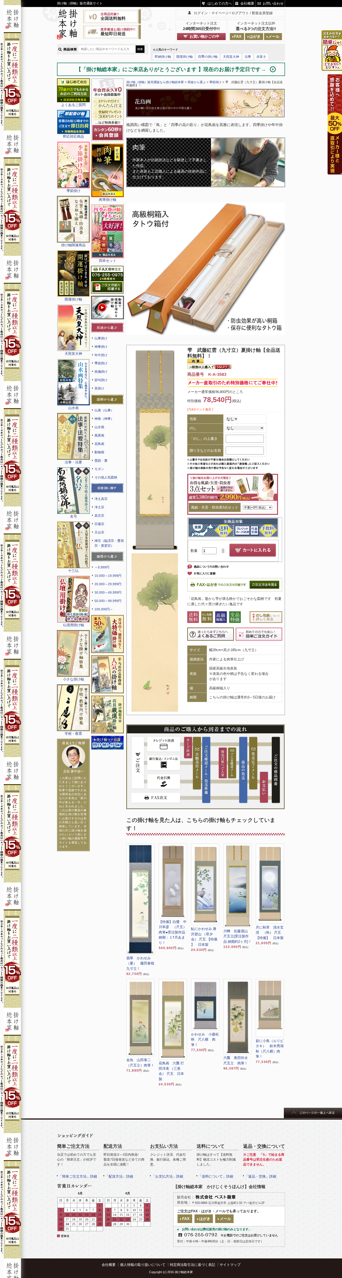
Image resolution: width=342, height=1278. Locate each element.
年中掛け (100, 355)
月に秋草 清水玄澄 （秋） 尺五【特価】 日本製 (270, 932)
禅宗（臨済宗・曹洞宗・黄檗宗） (109, 543)
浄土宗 (99, 507)
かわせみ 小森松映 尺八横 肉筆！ (205, 1039)
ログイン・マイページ (211, 13)
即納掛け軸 (163, 56)
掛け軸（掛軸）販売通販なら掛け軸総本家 (155, 82)
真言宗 (99, 515)
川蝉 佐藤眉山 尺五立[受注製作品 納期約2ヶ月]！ (237, 936)
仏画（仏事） (104, 410)
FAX (237, 36)
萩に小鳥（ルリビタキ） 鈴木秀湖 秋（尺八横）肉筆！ (270, 1049)
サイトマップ (230, 1265)
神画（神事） (104, 418)
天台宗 (99, 532)
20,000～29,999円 (107, 584)
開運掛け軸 (184, 56)
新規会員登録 (262, 13)
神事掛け (100, 347)
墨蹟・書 (100, 460)
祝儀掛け (100, 371)
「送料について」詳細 (215, 1176)
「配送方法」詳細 (119, 1176)
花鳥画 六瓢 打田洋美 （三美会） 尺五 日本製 (171, 1071)
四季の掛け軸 (208, 56)
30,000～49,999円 (107, 592)
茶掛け (99, 388)
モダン (99, 469)
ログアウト (240, 13)
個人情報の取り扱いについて (142, 1265)
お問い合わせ (273, 3)
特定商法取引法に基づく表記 (192, 1265)
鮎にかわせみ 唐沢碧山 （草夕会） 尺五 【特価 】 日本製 (204, 937)
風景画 (99, 435)
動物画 (99, 452)
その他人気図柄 (105, 477)
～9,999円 (101, 567)
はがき (255, 36)
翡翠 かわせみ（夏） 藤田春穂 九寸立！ (140, 963)
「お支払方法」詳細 (167, 1176)
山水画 (99, 427)
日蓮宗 (99, 524)
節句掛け (100, 380)
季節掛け (100, 363)
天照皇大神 (231, 56)
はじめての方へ (220, 3)
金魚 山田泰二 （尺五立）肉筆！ (140, 1062)
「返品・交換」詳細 (260, 1176)
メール (273, 36)
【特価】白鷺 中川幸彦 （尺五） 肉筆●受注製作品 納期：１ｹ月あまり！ (173, 932)
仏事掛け (100, 338)
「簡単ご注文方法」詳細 (78, 1176)
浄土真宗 (100, 499)
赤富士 (261, 56)
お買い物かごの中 (204, 36)
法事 (248, 56)
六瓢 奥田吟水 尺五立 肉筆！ (237, 1060)
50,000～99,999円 (107, 601)
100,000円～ (103, 609)
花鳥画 (99, 444)
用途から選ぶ (197, 82)
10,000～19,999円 (107, 575)
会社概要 (247, 3)
